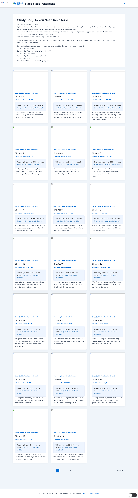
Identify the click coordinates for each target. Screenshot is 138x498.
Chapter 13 (20, 320)
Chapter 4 (19, 153)
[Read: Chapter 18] (107, 362)
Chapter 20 (59, 436)
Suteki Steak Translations (40, 3)
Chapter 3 (96, 97)
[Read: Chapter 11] (69, 247)
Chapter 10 (20, 264)
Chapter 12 (97, 264)
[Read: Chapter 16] (30, 362)
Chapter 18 (97, 380)
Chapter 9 (96, 210)
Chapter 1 (19, 97)
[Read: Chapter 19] (30, 419)
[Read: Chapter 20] (69, 419)
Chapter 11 (58, 264)
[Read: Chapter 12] (107, 247)
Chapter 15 (97, 320)
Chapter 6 (96, 153)
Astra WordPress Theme (90, 493)
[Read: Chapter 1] (30, 79)
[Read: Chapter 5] (69, 136)
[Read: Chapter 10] (30, 247)
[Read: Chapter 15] (107, 303)
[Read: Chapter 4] (30, 136)
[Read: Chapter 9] (107, 192)
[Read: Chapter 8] (69, 192)
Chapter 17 (58, 380)
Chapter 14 (59, 320)
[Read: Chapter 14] (69, 303)
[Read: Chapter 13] (30, 303)
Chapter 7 (19, 210)
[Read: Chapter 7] (30, 192)
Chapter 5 (58, 153)
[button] (124, 3)
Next (120, 470)
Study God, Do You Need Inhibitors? (26, 93)
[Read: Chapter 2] (69, 79)
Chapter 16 (20, 380)
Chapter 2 (58, 97)
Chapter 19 (20, 436)
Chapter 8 (58, 210)
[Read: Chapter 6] (107, 136)
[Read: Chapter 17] (69, 362)
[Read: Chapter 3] (107, 79)
